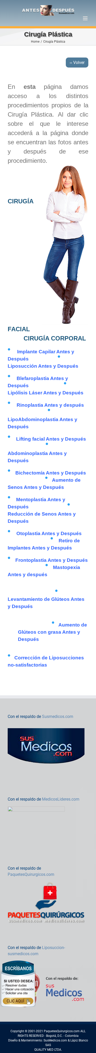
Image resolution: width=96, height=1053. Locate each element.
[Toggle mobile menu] (85, 18)
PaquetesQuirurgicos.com (31, 874)
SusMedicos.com (55, 1040)
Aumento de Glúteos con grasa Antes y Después (52, 632)
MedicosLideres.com (60, 799)
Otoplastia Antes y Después (49, 533)
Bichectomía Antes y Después (50, 473)
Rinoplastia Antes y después (50, 405)
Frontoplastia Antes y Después (51, 560)
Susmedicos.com (57, 716)
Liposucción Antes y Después (43, 366)
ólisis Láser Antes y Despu (45, 392)
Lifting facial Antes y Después (51, 439)
